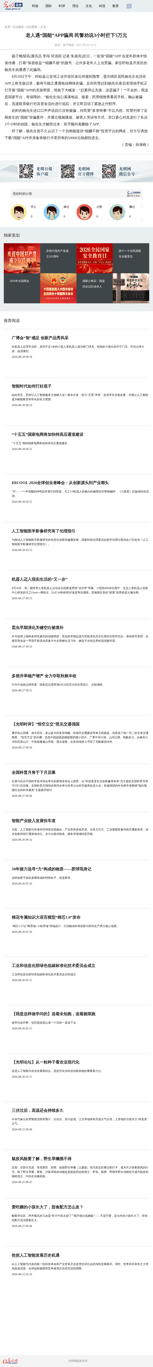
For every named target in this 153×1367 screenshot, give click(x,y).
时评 (62, 6)
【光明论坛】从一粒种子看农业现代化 (45, 1062)
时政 (35, 6)
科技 (102, 6)
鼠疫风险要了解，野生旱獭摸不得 (42, 1158)
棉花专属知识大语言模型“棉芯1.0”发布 (46, 917)
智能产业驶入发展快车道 (34, 820)
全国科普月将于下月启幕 (34, 772)
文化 (89, 6)
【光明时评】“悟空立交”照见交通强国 (45, 724)
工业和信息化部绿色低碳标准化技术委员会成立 (53, 965)
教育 (115, 6)
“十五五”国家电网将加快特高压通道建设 (47, 434)
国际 (48, 6)
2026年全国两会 (19, 280)
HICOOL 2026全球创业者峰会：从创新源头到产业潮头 (60, 482)
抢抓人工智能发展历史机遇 (36, 1255)
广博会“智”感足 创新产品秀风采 (40, 338)
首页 (7, 26)
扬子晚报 (68, 44)
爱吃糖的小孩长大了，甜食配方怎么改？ (47, 1207)
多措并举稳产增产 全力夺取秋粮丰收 (44, 676)
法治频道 (18, 26)
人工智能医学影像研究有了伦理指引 (44, 531)
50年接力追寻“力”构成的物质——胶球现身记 (51, 869)
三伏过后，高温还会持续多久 (38, 1110)
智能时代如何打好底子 (32, 386)
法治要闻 (31, 26)
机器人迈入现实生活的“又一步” (40, 579)
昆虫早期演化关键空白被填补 (38, 627)
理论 (75, 6)
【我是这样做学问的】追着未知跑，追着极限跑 (53, 1014)
